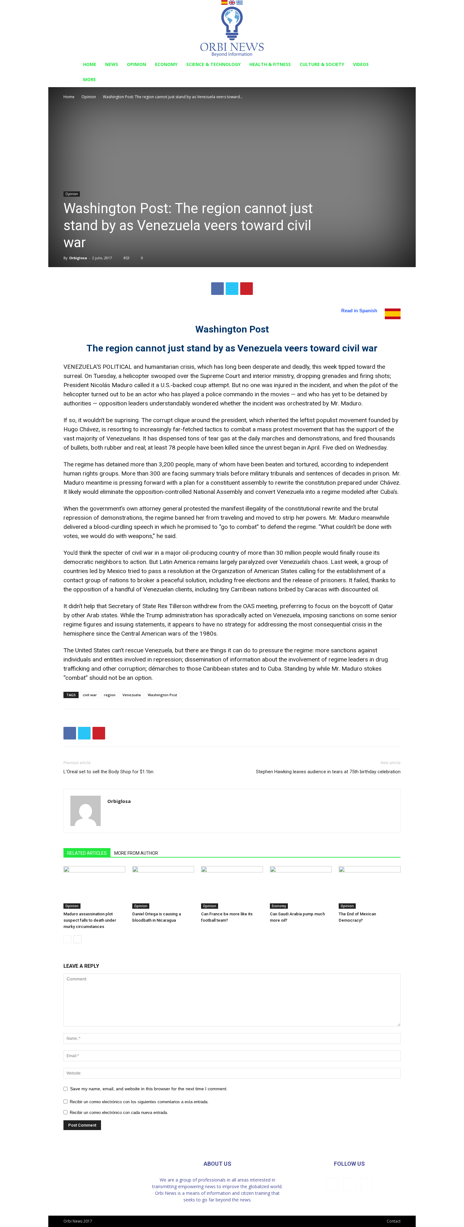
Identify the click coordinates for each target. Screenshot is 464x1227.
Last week (344, 562)
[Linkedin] (349, 1184)
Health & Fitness (270, 64)
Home (89, 64)
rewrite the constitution (305, 482)
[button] (393, 65)
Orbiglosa (78, 257)
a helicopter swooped (146, 376)
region (110, 694)
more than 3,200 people (161, 464)
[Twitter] (366, 1184)
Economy (166, 64)
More (89, 79)
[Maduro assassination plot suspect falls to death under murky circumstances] (94, 887)
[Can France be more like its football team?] (232, 887)
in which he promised (183, 526)
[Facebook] (332, 1184)
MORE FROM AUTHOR (136, 853)
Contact (394, 1221)
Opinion (136, 64)
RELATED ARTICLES (87, 853)
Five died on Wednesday (354, 447)
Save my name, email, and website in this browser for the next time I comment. (149, 1088)
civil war (90, 694)
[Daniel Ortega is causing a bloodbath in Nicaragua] (163, 887)
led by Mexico (108, 571)
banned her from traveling (209, 517)
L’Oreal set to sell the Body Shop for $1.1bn (108, 772)
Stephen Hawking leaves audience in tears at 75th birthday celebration (328, 772)
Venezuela (131, 694)
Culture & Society (322, 64)
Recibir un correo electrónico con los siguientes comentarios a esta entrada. (139, 1101)
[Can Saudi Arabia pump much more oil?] (301, 887)
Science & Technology (213, 64)
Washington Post (162, 694)
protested (197, 508)
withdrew (205, 606)
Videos (361, 64)
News (111, 64)
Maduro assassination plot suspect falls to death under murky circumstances (89, 920)
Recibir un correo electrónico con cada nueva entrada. (119, 1112)
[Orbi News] (232, 32)
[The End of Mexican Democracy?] (370, 887)
